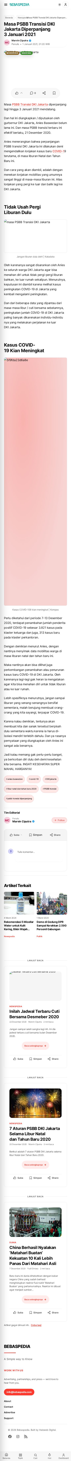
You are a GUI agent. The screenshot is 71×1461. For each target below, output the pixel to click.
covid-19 (34, 779)
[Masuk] (65, 4)
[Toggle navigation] (6, 4)
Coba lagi (36, 1325)
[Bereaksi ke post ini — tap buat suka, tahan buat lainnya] (19, 93)
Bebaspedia (17, 1346)
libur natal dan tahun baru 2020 (22, 789)
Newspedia (21, 17)
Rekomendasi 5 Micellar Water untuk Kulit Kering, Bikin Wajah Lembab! (19, 925)
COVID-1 (58, 151)
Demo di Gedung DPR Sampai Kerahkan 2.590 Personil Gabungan (51, 925)
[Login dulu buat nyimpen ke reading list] (54, 93)
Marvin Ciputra (20, 40)
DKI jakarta (51, 779)
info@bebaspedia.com (19, 1392)
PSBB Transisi (21, 104)
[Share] (44, 93)
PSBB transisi (50, 789)
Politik (39, 936)
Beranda (9, 17)
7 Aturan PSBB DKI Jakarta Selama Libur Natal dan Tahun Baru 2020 (34, 1134)
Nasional (27, 53)
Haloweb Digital (47, 1429)
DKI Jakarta (40, 104)
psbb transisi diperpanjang (20, 798)
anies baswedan (15, 779)
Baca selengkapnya (33, 1046)
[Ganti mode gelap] (59, 4)
